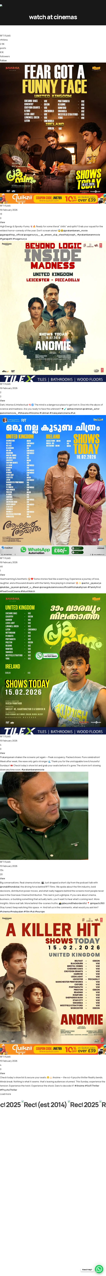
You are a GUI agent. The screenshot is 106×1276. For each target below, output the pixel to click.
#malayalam (16, 911)
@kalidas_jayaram (9, 587)
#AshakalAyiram (78, 587)
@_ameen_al (48, 234)
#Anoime (34, 412)
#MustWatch (28, 591)
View (2, 222)
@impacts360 (97, 903)
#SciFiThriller (92, 1085)
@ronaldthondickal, (10, 886)
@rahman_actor (91, 408)
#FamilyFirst (94, 587)
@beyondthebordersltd (74, 903)
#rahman (44, 412)
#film (27, 911)
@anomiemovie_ (9, 412)
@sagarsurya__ (32, 234)
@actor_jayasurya (91, 583)
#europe (40, 911)
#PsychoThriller (8, 1089)
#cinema (5, 911)
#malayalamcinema (60, 412)
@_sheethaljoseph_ (66, 234)
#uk (73, 412)
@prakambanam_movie (75, 230)
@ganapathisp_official (11, 234)
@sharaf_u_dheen (29, 587)
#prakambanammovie (88, 234)
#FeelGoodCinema (10, 591)
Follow (3, 60)
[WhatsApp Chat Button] (99, 1269)
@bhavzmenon (74, 408)
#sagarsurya (20, 238)
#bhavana (23, 412)
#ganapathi (6, 238)
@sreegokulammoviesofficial (55, 587)
